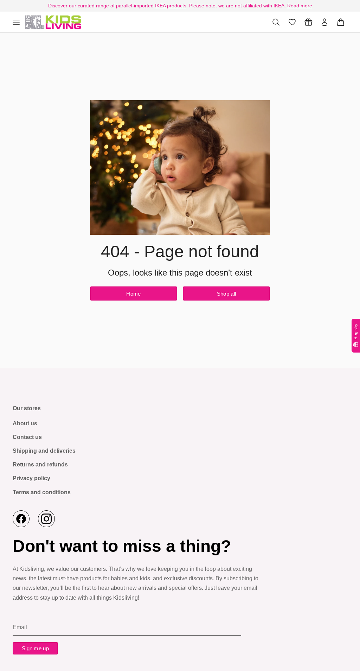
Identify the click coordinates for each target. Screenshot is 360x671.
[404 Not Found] (53, 22)
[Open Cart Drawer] (340, 22)
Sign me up (35, 648)
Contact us (27, 437)
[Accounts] (324, 22)
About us (25, 423)
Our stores (27, 408)
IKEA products (170, 5)
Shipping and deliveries (44, 451)
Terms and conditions (42, 492)
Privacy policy (31, 478)
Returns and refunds (40, 464)
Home (133, 294)
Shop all (226, 294)
